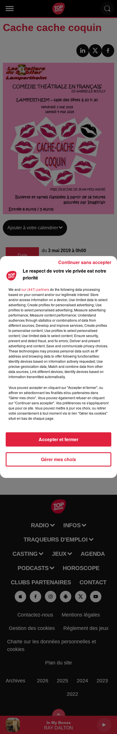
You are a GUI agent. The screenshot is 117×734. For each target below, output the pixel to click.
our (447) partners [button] (35, 289)
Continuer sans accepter (84, 262)
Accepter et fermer (58, 439)
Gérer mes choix (58, 459)
